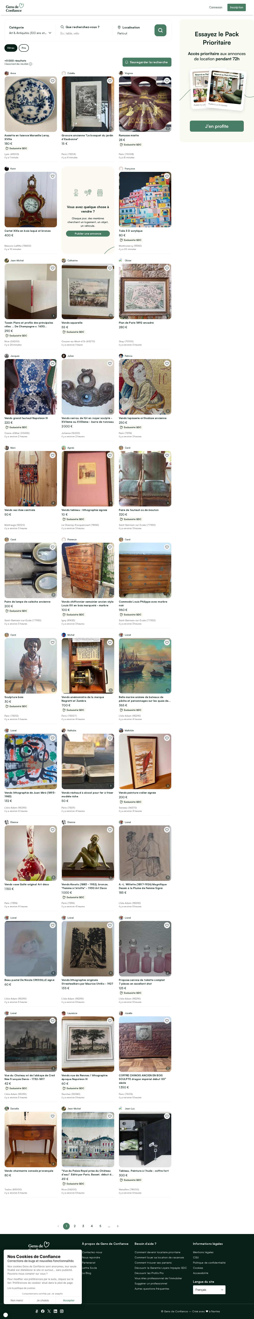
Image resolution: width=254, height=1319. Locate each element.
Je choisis (43, 1300)
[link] (117, 1226)
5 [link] (100, 1226)
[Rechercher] (160, 30)
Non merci (17, 1300)
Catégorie (16, 27)
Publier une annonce (88, 233)
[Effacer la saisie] (105, 33)
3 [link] (83, 1226)
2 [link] (74, 1226)
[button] (5, 1315)
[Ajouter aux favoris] (53, 81)
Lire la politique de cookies (21, 1288)
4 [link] (92, 1226)
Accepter (69, 1300)
